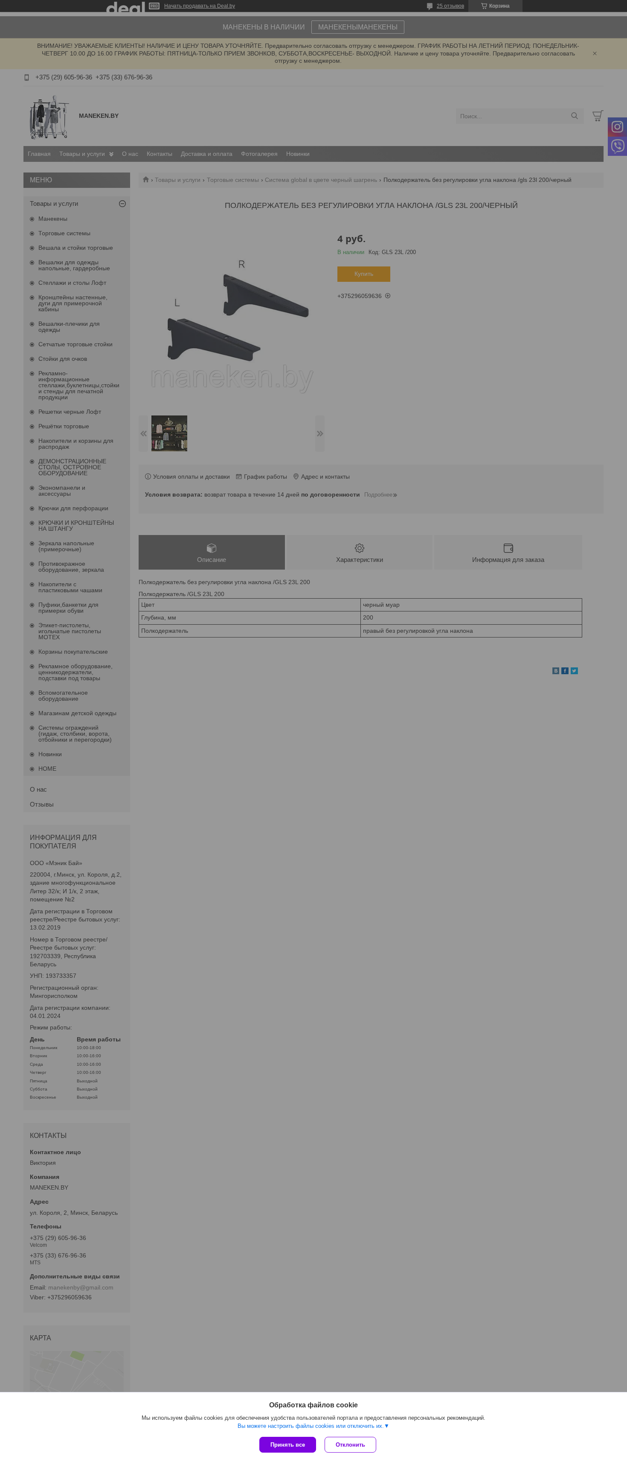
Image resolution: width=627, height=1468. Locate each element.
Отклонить (350, 1445)
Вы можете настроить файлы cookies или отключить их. (311, 1426)
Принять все (287, 1445)
